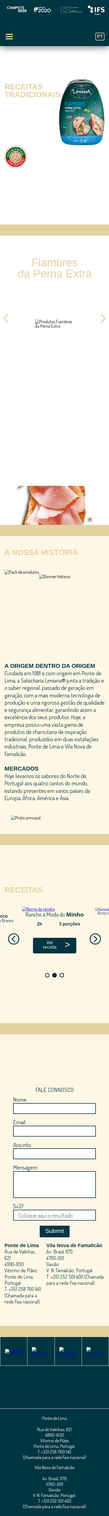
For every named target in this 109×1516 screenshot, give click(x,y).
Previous (7, 318)
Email (19, 1122)
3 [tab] (64, 371)
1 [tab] (51, 216)
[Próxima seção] (54, 204)
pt (100, 36)
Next (101, 318)
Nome (20, 1099)
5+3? (18, 1206)
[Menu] (9, 36)
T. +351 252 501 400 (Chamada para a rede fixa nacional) (75, 1280)
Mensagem (25, 1167)
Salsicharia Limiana (55, 31)
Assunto (22, 1144)
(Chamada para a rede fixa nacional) (22, 1298)
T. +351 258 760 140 (22, 1289)
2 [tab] (58, 216)
